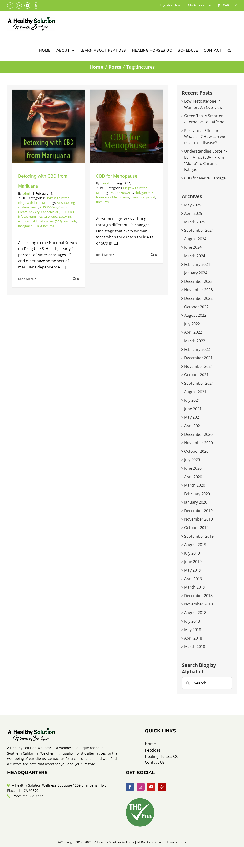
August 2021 (195, 392)
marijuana (25, 226)
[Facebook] (130, 787)
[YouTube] (151, 787)
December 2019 (198, 510)
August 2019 (195, 544)
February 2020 (197, 493)
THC (37, 226)
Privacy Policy (176, 842)
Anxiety (34, 212)
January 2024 (195, 272)
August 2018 (195, 612)
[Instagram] (141, 787)
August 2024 (195, 239)
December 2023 (198, 281)
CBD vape (50, 216)
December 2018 (198, 595)
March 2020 (194, 485)
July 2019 (192, 553)
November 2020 (198, 442)
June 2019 (193, 561)
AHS (130, 192)
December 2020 (198, 434)
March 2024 (194, 255)
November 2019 (198, 519)
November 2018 (198, 604)
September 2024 (199, 230)
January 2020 (195, 502)
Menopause (120, 197)
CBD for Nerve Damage (205, 178)
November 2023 (198, 289)
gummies (147, 192)
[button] (229, 50)
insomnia (69, 221)
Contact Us (155, 762)
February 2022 (197, 349)
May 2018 (192, 629)
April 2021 (193, 425)
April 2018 (193, 638)
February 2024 (197, 264)
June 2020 (193, 468)
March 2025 (194, 222)
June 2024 (193, 247)
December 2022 (198, 298)
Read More (26, 279)
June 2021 (193, 408)
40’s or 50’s (118, 192)
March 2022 (194, 340)
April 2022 (193, 332)
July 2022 (192, 323)
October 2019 (196, 527)
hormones (103, 197)
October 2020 (196, 451)
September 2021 (199, 383)
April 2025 (193, 213)
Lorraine (106, 183)
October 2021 (196, 374)
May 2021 (192, 417)
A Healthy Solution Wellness (114, 842)
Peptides (153, 750)
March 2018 (194, 646)
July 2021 (192, 400)
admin (26, 193)
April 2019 (193, 578)
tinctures (47, 226)
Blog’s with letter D (58, 198)
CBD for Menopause (116, 176)
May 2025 (192, 205)
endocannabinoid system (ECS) (40, 221)
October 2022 (196, 307)
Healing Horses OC (161, 756)
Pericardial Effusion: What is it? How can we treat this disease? (204, 136)
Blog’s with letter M (31, 202)
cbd (137, 192)
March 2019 (194, 587)
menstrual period (143, 197)
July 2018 (192, 621)
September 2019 (199, 536)
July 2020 (192, 459)
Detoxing (65, 216)
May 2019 (192, 570)
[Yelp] (162, 787)
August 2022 (195, 315)
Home (150, 744)
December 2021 (198, 357)
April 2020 (193, 476)
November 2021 (198, 366)
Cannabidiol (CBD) (53, 212)
